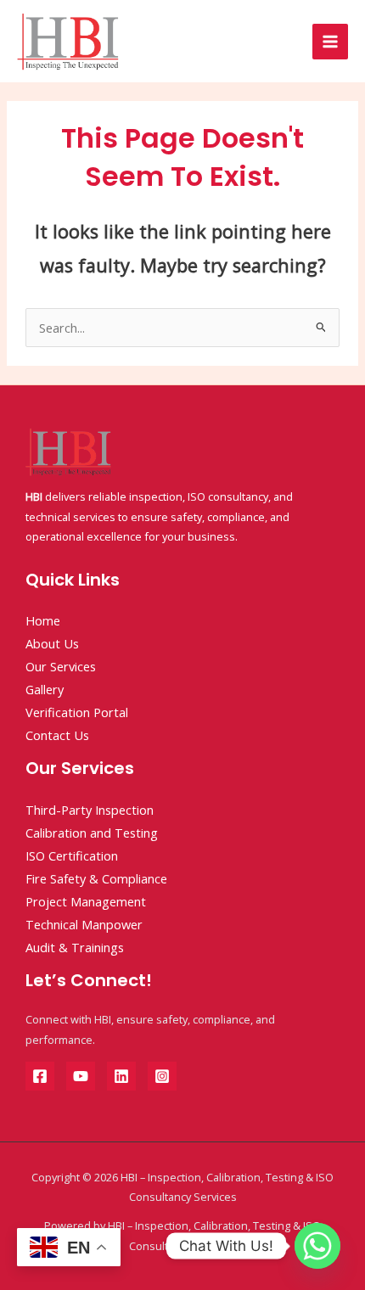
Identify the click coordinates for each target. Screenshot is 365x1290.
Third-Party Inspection (89, 809)
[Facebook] (39, 1076)
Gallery (44, 689)
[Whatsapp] (317, 1246)
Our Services (60, 666)
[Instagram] (162, 1076)
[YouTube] (80, 1076)
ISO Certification (71, 855)
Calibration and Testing (91, 832)
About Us (52, 643)
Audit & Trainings (74, 947)
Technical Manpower (84, 924)
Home (42, 620)
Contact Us (57, 734)
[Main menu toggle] (330, 41)
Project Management (85, 901)
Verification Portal (76, 712)
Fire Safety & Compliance (96, 878)
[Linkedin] (121, 1076)
